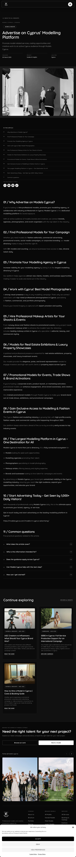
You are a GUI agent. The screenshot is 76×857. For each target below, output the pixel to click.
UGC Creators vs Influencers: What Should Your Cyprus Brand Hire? (18, 638)
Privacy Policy (42, 854)
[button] (73, 827)
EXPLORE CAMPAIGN (47, 654)
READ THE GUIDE (9, 654)
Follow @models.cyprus (10, 754)
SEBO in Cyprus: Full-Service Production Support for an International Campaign (53, 638)
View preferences (38, 850)
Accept (38, 839)
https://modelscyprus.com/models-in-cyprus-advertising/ (26, 521)
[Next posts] (71, 754)
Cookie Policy (33, 854)
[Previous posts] (67, 754)
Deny (38, 844)
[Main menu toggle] (70, 4)
